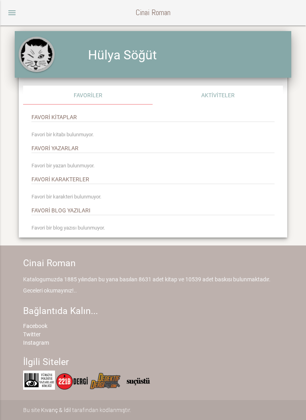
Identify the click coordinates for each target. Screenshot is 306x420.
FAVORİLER (88, 95)
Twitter (32, 334)
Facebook (35, 326)
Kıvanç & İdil (56, 410)
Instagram (36, 343)
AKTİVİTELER (218, 95)
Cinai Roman (153, 13)
